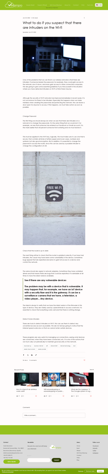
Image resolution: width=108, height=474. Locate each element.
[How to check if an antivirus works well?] (26, 379)
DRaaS (78, 450)
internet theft (54, 346)
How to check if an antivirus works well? (26, 390)
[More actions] (84, 18)
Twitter (94, 450)
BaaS (78, 448)
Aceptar (100, 471)
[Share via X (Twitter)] (28, 355)
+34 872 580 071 (8, 455)
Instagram (95, 453)
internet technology (65, 346)
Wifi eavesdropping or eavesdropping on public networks (53, 390)
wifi (47, 346)
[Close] (106, 471)
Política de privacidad (7, 472)
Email (29, 455)
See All (92, 369)
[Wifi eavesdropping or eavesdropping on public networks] (54, 379)
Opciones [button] (80, 471)
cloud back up (27, 346)
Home (78, 446)
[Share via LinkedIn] (32, 355)
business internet (38, 346)
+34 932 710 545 (7, 457)
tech (74, 346)
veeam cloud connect (29, 349)
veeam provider (42, 349)
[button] (54, 54)
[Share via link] (36, 355)
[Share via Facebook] (23, 355)
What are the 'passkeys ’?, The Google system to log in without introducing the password (80, 390)
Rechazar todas (90, 471)
